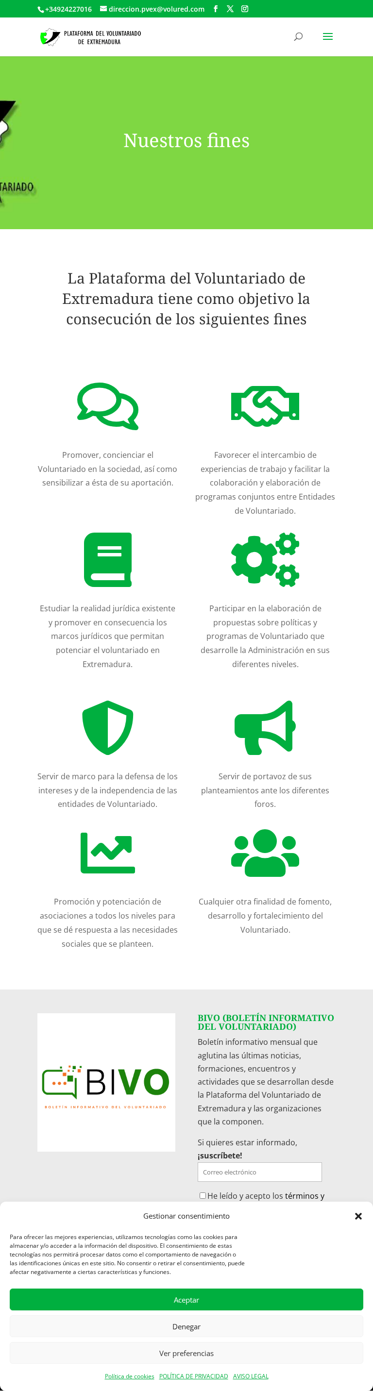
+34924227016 (68, 9)
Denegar (186, 1326)
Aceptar (186, 1300)
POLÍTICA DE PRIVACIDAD (193, 1376)
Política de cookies (129, 1376)
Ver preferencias (186, 1353)
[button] (358, 1216)
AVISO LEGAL (251, 1376)
